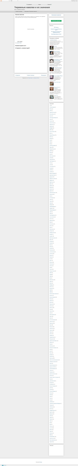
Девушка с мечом (53, 178)
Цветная (51, 412)
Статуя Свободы (52, 391)
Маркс (51, 281)
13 (50, 105)
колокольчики (52, 251)
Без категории (52, 131)
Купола (51, 262)
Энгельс (51, 426)
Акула (51, 115)
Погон (51, 333)
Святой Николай (52, 365)
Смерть (51, 375)
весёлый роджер (53, 145)
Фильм (51, 408)
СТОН (51, 394)
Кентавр (51, 241)
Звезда (51, 204)
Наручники (51, 304)
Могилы (51, 295)
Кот (50, 258)
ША (50, 422)
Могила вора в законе (53, 293)
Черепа (51, 419)
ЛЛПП (51, 272)
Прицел (51, 342)
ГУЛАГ (51, 169)
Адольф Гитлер (52, 112)
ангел (51, 119)
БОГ (50, 133)
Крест (51, 260)
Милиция (51, 288)
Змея (51, 213)
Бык (50, 140)
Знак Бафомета (52, 215)
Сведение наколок (53, 361)
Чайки (51, 415)
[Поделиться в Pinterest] (21, 41)
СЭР (50, 396)
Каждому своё (52, 232)
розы (50, 351)
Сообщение (52, 384)
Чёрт (50, 420)
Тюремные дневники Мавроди (55, 403)
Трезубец (51, 401)
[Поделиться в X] (19, 41)
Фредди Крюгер (52, 410)
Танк (50, 398)
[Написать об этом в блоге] (18, 41)
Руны (51, 352)
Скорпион (51, 372)
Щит (50, 424)
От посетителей (52, 319)
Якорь (51, 431)
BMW (51, 434)
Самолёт (51, 356)
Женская (51, 194)
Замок (51, 201)
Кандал (51, 234)
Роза (50, 349)
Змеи (51, 211)
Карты (51, 239)
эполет (51, 427)
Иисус (51, 225)
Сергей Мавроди (53, 368)
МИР (50, 290)
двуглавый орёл (52, 175)
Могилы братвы (52, 297)
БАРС (51, 129)
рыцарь (51, 354)
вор (50, 154)
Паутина (51, 326)
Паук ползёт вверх (57, 82)
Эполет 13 (56, 95)
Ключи (51, 246)
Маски (51, 283)
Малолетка (52, 279)
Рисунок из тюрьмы (53, 347)
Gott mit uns (52, 438)
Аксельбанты (52, 114)
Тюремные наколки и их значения (32, 7)
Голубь (51, 168)
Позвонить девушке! (56, 20)
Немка (51, 305)
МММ (51, 291)
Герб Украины (52, 161)
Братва (51, 138)
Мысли (51, 302)
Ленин (51, 269)
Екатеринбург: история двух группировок (58, 60)
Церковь (51, 413)
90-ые (51, 108)
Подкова (51, 335)
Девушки (51, 180)
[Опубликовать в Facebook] (20, 41)
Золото (51, 218)
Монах (51, 298)
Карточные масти (53, 237)
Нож (50, 309)
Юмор (51, 429)
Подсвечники (52, 337)
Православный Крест (53, 340)
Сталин (51, 389)
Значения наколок (53, 39)
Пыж (50, 344)
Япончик (51, 433)
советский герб (52, 380)
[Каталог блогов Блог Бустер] (4, 465)
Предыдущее (43, 75)
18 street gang (52, 107)
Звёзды (51, 208)
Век (50, 143)
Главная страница (19, 11)
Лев (50, 267)
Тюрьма (51, 405)
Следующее (17, 75)
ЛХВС (51, 276)
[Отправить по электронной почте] (17, 41)
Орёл (51, 316)
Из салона (51, 223)
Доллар (51, 187)
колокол (51, 248)
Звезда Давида (52, 206)
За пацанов (52, 197)
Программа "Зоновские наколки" (31, 11)
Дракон (51, 190)
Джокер (51, 185)
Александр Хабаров (53, 117)
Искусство (51, 229)
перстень (51, 328)
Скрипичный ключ (53, 373)
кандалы (51, 236)
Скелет (51, 370)
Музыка (51, 300)
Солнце (51, 382)
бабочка (51, 126)
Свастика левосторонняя (54, 359)
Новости (51, 307)
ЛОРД (51, 274)
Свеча (51, 363)
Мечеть (51, 286)
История (51, 230)
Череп (51, 417)
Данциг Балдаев (57, 51)
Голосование (52, 166)
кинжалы (51, 243)
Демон (51, 183)
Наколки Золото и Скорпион (57, 88)
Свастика (51, 358)
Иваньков (51, 220)
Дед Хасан (51, 182)
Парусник (51, 323)
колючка (51, 253)
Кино (50, 244)
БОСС (51, 136)
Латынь (51, 265)
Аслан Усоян (52, 122)
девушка (51, 176)
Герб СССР (52, 159)
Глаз (50, 162)
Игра (50, 222)
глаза (51, 164)
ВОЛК (51, 150)
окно (50, 312)
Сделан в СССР (52, 366)
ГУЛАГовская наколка (58, 67)
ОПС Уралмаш (52, 314)
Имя (50, 227)
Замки (51, 199)
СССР (51, 387)
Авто (50, 110)
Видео (51, 147)
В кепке (55, 46)
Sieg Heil (51, 441)
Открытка (51, 321)
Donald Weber (52, 436)
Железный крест (52, 192)
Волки (51, 152)
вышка (51, 157)
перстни (51, 330)
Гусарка (51, 171)
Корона (51, 255)
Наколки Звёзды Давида (58, 75)
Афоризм (51, 124)
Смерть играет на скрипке (54, 377)
